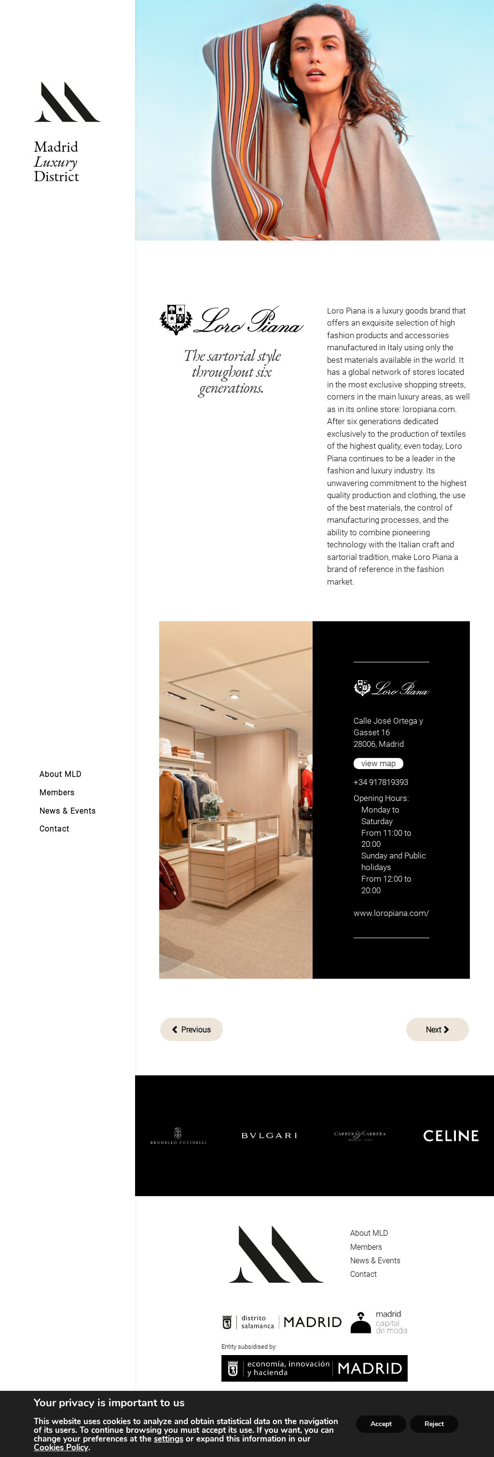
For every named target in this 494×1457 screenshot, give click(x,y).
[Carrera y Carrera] (312, 1135)
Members (366, 1247)
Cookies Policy (61, 1447)
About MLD (369, 1233)
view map (378, 763)
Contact (363, 1274)
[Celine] (402, 1135)
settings (168, 1439)
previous (195, 1029)
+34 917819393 (381, 782)
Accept (381, 1423)
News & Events (375, 1260)
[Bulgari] (221, 1135)
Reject (434, 1423)
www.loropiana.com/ (391, 913)
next (433, 1029)
